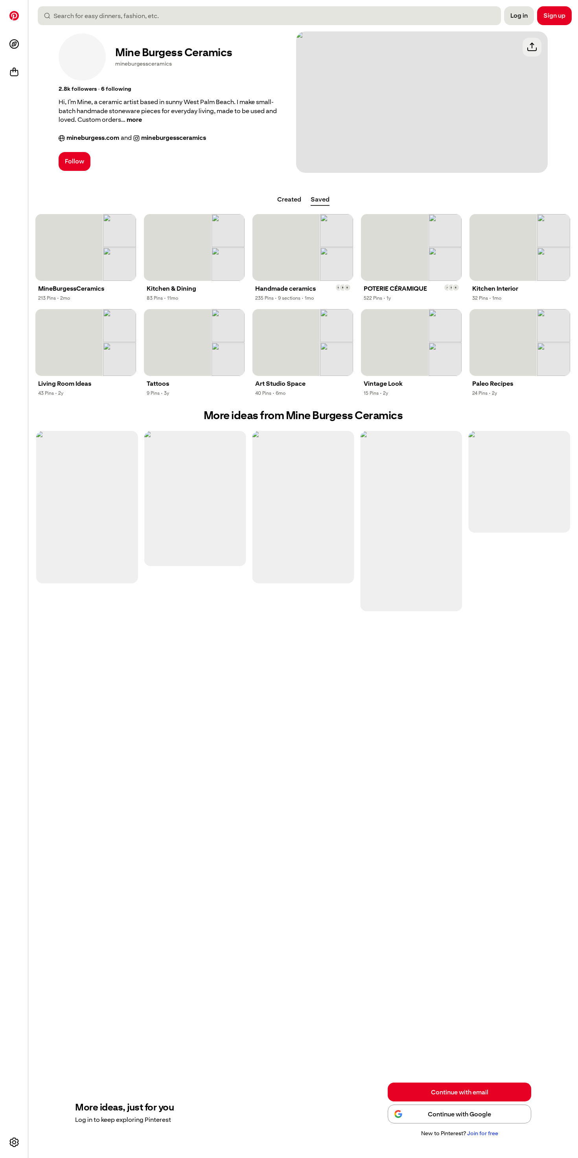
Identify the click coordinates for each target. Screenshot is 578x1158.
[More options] (14, 1142)
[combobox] (272, 15)
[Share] (532, 47)
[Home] (14, 15)
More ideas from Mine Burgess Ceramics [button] (303, 415)
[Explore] (14, 44)
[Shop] (14, 72)
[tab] (289, 199)
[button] (78, 89)
